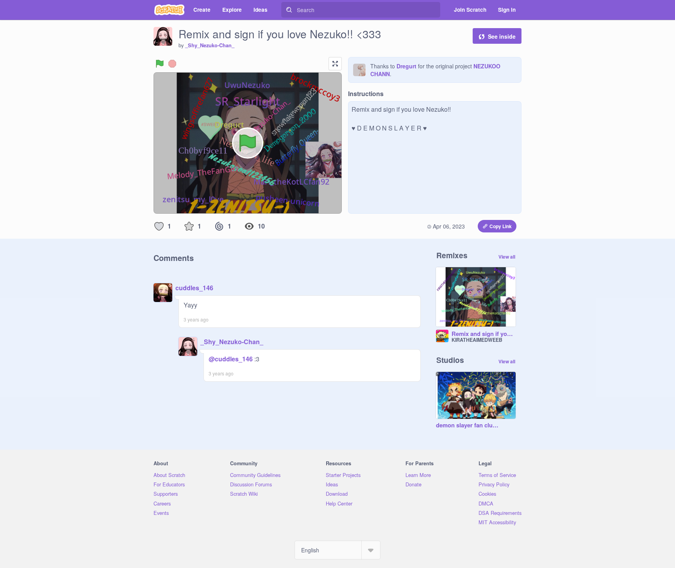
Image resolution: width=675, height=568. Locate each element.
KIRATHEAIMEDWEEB (477, 339)
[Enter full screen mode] (335, 63)
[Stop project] (172, 63)
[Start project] (160, 63)
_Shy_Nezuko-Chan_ (209, 45)
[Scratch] (169, 10)
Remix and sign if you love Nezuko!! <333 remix (484, 334)
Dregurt (406, 66)
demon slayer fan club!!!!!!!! (468, 425)
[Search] (289, 10)
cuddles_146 (194, 287)
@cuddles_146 (231, 358)
